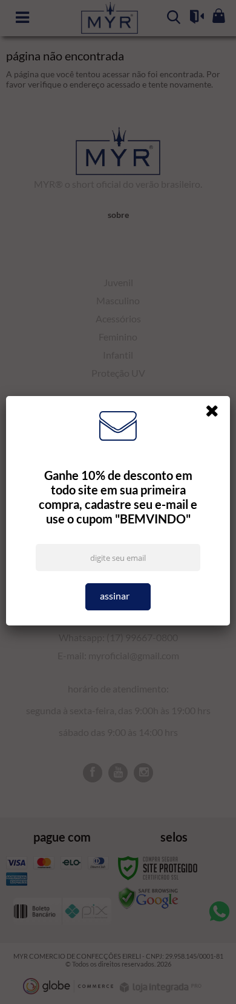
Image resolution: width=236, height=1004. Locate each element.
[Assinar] (118, 596)
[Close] (216, 413)
